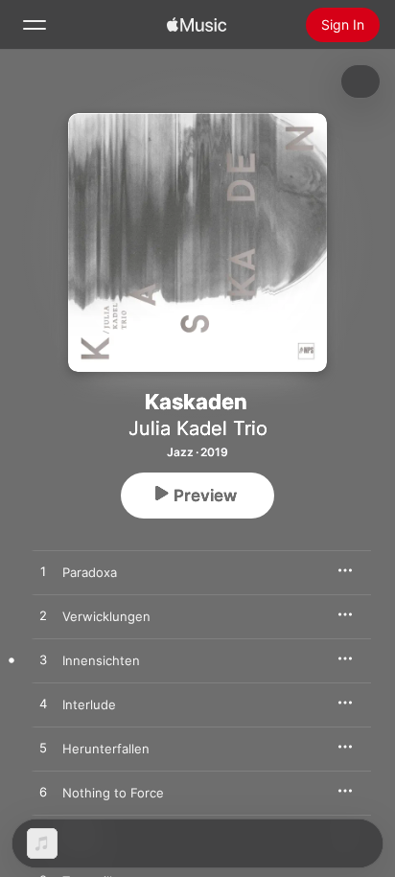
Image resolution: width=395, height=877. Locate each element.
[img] (196, 25)
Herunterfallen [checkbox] (106, 748)
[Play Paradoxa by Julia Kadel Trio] (43, 572)
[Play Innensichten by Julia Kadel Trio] (43, 660)
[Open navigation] (34, 25)
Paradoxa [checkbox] (89, 572)
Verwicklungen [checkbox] (106, 616)
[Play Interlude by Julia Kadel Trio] (43, 704)
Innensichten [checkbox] (101, 660)
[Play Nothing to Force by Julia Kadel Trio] (43, 792)
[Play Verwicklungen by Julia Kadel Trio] (43, 616)
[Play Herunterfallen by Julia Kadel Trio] (43, 748)
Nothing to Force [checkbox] (113, 792)
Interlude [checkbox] (89, 704)
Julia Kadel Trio (197, 428)
